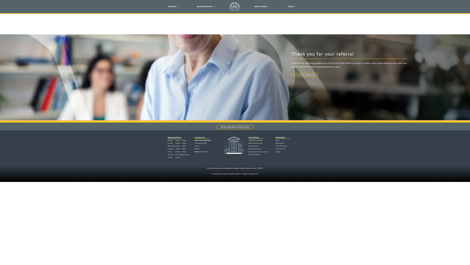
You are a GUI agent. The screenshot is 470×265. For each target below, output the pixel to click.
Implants (172, 7)
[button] (173, 6)
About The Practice (204, 7)
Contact (291, 7)
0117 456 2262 (204, 152)
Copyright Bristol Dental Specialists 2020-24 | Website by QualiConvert (235, 174)
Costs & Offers (260, 7)
